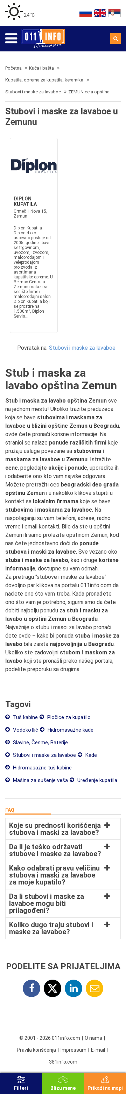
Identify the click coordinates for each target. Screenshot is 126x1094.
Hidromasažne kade (69, 730)
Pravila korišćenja (36, 1050)
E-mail (98, 1050)
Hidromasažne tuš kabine (42, 768)
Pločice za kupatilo (68, 717)
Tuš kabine (25, 717)
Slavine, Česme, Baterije (40, 742)
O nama (93, 1038)
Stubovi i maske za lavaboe (82, 347)
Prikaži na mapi (105, 1088)
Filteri (21, 1088)
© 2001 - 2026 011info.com (49, 1038)
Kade (90, 755)
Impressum (73, 1050)
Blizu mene (63, 1088)
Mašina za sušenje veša (40, 780)
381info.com (63, 1062)
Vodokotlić (25, 730)
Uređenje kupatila (96, 780)
